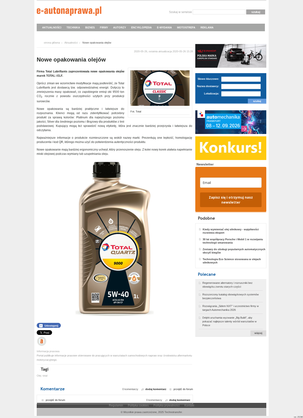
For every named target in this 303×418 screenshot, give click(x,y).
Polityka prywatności (166, 405)
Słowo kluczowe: (208, 78)
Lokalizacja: (211, 93)
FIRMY (104, 27)
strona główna (52, 42)
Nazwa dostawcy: (208, 86)
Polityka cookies (138, 405)
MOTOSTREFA (186, 27)
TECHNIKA (73, 27)
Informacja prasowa (48, 351)
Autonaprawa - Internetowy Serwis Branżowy (69, 12)
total (45, 375)
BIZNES (90, 27)
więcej (258, 333)
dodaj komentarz (155, 389)
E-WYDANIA (164, 27)
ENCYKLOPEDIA (141, 27)
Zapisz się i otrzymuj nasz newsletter (231, 200)
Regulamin (116, 405)
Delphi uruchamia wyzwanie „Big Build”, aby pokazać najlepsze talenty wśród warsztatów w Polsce (229, 321)
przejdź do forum (183, 389)
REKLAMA (207, 27)
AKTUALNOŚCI (51, 27)
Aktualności (71, 42)
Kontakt (189, 405)
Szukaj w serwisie (180, 12)
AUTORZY (119, 27)
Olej (39, 375)
